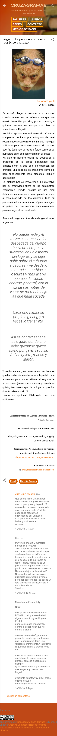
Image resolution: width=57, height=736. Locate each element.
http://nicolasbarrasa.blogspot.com (38, 470)
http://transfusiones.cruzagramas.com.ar (35, 457)
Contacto (34, 24)
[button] (52, 40)
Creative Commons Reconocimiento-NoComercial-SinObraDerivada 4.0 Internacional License (24, 727)
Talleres (19, 19)
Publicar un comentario (18, 696)
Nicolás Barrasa (28, 481)
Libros (37, 19)
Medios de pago (24, 29)
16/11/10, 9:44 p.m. (25, 688)
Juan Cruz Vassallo (25, 494)
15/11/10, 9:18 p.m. (25, 529)
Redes (17, 24)
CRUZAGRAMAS (29, 5)
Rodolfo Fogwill (45, 101)
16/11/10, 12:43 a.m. (25, 593)
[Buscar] (52, 6)
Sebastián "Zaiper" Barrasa (31, 722)
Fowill (13, 481)
